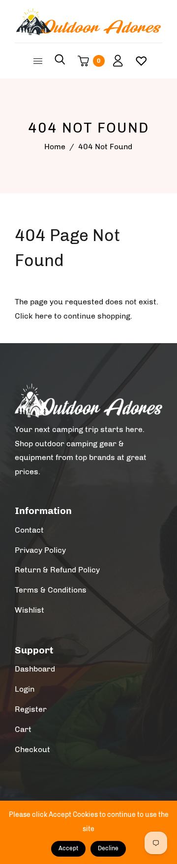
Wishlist (29, 610)
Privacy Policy (40, 550)
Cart (23, 729)
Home (54, 146)
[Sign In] (114, 61)
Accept (68, 848)
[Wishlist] (137, 61)
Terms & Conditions (51, 589)
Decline (108, 848)
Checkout (32, 749)
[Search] (60, 61)
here (43, 316)
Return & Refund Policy (57, 569)
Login (24, 689)
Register (31, 709)
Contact (29, 530)
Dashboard (35, 669)
